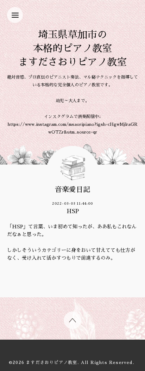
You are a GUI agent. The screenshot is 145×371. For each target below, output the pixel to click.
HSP (73, 211)
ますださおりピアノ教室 (51, 362)
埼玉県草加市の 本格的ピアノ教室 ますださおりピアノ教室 (72, 48)
